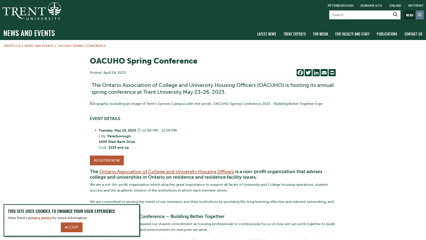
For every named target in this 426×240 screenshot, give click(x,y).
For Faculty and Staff (352, 34)
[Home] (31, 11)
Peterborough (340, 5)
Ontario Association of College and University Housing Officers (166, 171)
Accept (72, 227)
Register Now (107, 160)
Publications (387, 34)
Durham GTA (371, 5)
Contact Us (413, 34)
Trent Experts (294, 34)
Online (395, 5)
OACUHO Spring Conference (81, 46)
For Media (320, 34)
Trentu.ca (12, 46)
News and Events (29, 33)
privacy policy (39, 218)
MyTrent (416, 5)
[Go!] (395, 14)
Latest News (266, 34)
